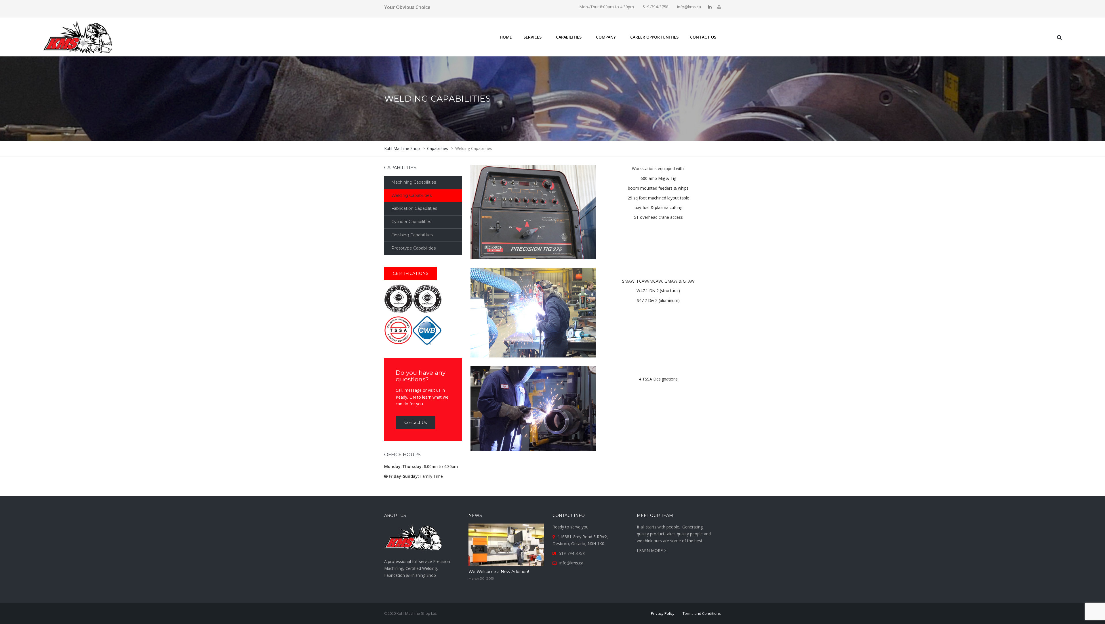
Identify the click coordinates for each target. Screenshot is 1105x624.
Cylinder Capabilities (411, 221)
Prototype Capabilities (413, 248)
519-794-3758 (655, 6)
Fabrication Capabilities (414, 208)
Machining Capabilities (413, 182)
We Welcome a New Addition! (498, 571)
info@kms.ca (689, 6)
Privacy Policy (663, 613)
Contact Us (415, 422)
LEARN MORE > (651, 550)
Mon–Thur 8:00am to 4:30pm (606, 6)
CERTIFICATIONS (410, 273)
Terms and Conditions (702, 613)
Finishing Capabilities (412, 234)
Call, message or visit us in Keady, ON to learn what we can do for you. (422, 388)
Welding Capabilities (411, 195)
